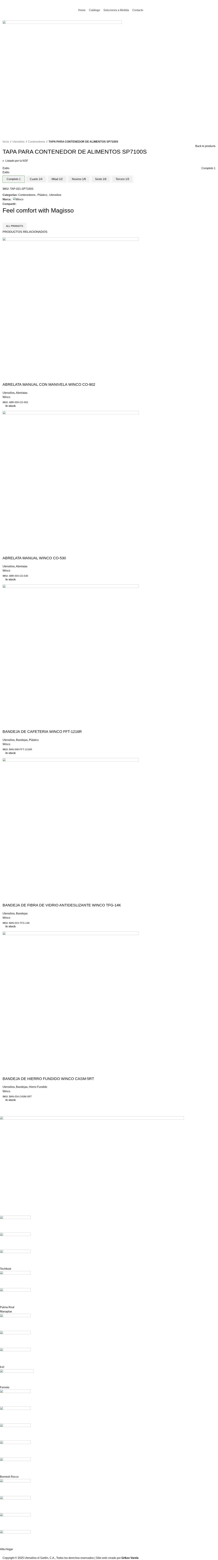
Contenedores (36, 141)
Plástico (42, 194)
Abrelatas (21, 392)
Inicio (6, 141)
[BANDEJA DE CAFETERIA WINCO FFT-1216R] (71, 652)
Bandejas (22, 739)
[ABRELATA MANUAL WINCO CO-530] (71, 478)
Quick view (7, 377)
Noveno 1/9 (79, 179)
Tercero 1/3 (122, 179)
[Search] (198, 3)
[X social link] (22, 204)
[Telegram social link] (30, 204)
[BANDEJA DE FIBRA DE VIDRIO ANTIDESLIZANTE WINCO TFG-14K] (71, 825)
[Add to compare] (16, 377)
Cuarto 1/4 (36, 179)
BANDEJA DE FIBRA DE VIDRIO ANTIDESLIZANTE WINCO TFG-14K (62, 905)
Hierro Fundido (38, 1086)
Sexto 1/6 (100, 179)
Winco (6, 397)
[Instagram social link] (209, 3)
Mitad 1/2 (57, 179)
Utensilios (18, 141)
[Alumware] (106, 1333)
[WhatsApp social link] (213, 3)
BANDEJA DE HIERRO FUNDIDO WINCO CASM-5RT (48, 1079)
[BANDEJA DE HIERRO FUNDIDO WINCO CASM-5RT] (71, 999)
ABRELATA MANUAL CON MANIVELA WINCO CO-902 (49, 384)
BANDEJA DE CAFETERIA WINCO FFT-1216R (42, 731)
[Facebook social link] (205, 3)
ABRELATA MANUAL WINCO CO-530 (34, 558)
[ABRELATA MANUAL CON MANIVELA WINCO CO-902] (71, 305)
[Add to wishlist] (25, 377)
